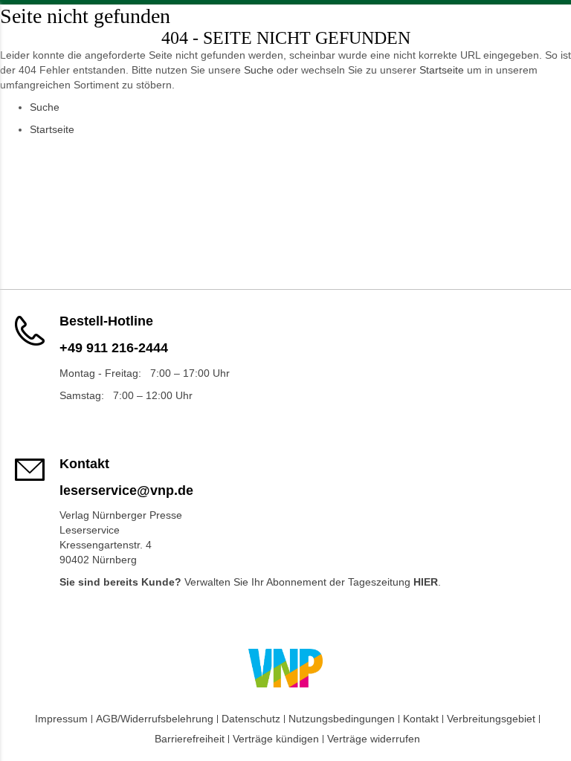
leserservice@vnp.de (126, 490)
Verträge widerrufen (373, 739)
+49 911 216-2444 (113, 347)
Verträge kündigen (276, 739)
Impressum (61, 719)
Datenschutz (251, 719)
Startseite (441, 70)
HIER (425, 582)
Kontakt (421, 719)
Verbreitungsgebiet (491, 719)
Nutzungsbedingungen (341, 719)
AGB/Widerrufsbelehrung (154, 719)
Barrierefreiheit (190, 739)
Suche (259, 70)
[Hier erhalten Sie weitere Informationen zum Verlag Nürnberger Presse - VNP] (285, 668)
